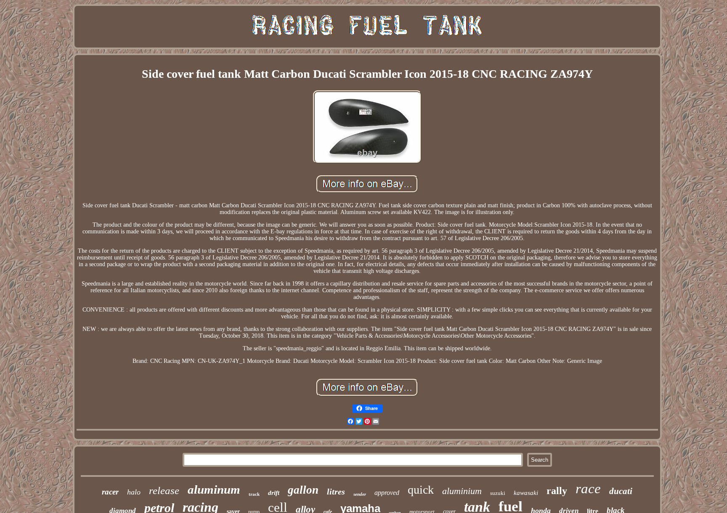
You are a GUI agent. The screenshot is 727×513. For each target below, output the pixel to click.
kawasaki (526, 492)
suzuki (497, 493)
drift (273, 492)
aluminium (462, 491)
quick (421, 489)
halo (134, 492)
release (164, 490)
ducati (620, 491)
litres (336, 491)
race (588, 488)
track (254, 494)
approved (386, 492)
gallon (303, 490)
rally (557, 490)
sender (359, 494)
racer (110, 491)
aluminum (214, 489)
